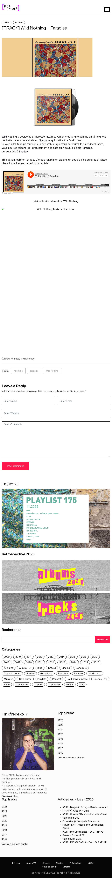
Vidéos (70, 684)
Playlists (41, 679)
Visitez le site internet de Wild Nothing (56, 201)
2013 (50, 656)
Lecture (78, 673)
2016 (83, 656)
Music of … (95, 673)
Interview (63, 673)
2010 (18, 656)
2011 (29, 656)
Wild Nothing (52, 370)
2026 (96, 662)
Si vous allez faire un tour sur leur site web (27, 144)
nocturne (18, 370)
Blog (39, 667)
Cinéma (66, 667)
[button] (107, 9)
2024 (74, 662)
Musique (8, 679)
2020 (29, 662)
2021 (40, 662)
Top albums (22, 684)
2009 (7, 656)
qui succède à (15, 151)
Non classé (25, 679)
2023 (62, 662)
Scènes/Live (100, 679)
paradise (34, 370)
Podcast (56, 679)
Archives (16, 863)
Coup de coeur (12, 673)
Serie (7, 684)
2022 (51, 662)
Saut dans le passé (77, 679)
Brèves (19, 22)
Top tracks (54, 684)
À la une (8, 667)
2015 (72, 656)
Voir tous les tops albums (71, 757)
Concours (81, 667)
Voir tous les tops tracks (14, 844)
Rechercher (11, 630)
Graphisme (46, 673)
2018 (6, 662)
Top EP (38, 684)
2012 (6, 22)
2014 (61, 656)
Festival (30, 673)
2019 (17, 662)
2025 (85, 662)
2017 (95, 656)
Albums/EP (25, 667)
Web (81, 684)
